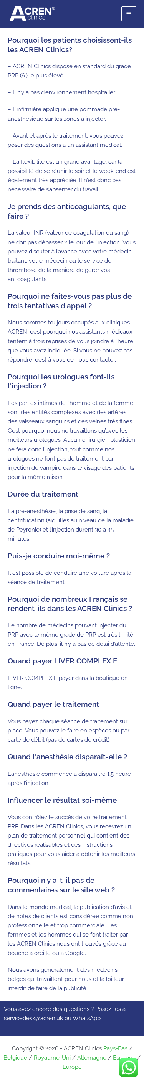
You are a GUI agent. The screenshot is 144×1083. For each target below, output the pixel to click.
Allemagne (91, 1057)
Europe (72, 1066)
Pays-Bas (115, 1048)
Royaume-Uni (52, 1057)
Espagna (124, 1057)
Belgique (15, 1057)
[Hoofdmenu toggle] (128, 13)
